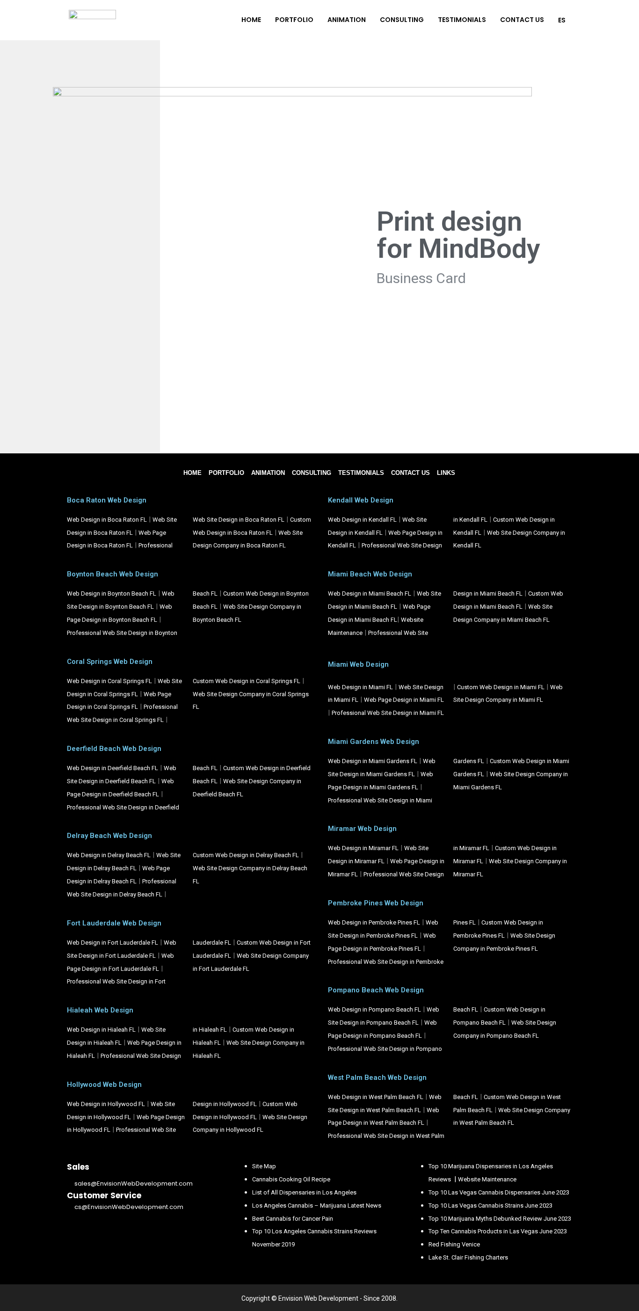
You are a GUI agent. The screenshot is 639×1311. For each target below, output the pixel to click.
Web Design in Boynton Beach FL (111, 593)
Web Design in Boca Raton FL (107, 519)
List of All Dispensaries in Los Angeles (304, 1192)
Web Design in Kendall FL (362, 519)
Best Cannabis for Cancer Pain (292, 1218)
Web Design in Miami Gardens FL (372, 761)
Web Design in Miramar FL (363, 848)
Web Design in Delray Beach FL (109, 855)
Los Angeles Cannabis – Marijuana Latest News (316, 1205)
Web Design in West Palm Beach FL (375, 1096)
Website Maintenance (487, 1179)
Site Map (264, 1166)
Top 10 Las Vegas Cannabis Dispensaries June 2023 (498, 1192)
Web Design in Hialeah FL (101, 1029)
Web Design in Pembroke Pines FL (374, 922)
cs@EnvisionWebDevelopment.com (128, 1206)
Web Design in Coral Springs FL (109, 681)
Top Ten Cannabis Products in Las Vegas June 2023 (497, 1231)
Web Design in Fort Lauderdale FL (112, 942)
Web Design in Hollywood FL (106, 1103)
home (192, 473)
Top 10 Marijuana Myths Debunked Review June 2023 (499, 1218)
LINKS (446, 473)
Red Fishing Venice (454, 1244)
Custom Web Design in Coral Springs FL (246, 681)
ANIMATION (346, 19)
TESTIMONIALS (462, 19)
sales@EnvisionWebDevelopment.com (133, 1183)
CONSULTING (402, 19)
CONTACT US (522, 19)
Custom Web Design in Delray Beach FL (246, 855)
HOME (251, 19)
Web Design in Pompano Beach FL (374, 1009)
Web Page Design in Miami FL (404, 699)
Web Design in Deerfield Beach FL (112, 768)
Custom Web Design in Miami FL (501, 687)
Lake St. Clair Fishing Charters (468, 1257)
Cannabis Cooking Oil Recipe (291, 1179)
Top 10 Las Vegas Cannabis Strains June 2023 (490, 1205)
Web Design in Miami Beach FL (369, 593)
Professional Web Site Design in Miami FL (388, 712)
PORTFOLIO (294, 19)
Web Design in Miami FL (360, 687)
